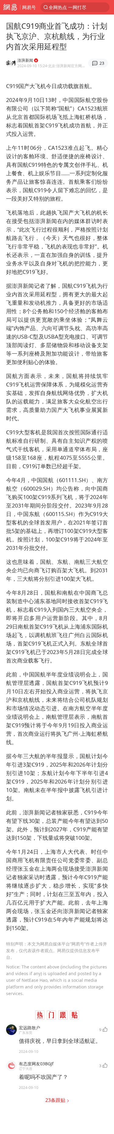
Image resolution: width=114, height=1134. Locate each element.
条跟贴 (56, 1100)
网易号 (29, 7)
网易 (10, 7)
